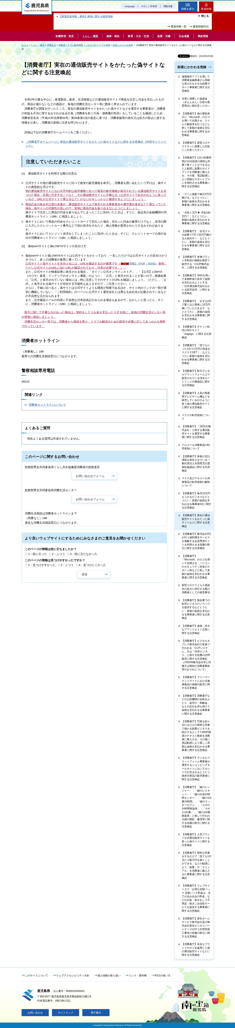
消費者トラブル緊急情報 (70, 45)
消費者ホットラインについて (47, 404)
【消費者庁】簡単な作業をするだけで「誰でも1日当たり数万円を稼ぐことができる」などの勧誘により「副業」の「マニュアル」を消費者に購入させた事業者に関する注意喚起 (196, 865)
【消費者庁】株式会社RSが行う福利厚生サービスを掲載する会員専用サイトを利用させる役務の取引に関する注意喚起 (196, 541)
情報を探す (188, 9)
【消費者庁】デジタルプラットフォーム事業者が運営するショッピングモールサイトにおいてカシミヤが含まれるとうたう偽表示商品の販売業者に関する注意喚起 (196, 768)
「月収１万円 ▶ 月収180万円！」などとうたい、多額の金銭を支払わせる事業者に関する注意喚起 (196, 218)
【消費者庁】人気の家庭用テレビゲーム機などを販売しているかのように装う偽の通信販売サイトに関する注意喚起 (196, 400)
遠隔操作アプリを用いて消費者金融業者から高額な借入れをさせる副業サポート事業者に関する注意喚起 (196, 83)
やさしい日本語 (149, 6)
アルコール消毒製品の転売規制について (196, 447)
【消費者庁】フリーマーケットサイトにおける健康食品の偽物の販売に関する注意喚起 (196, 682)
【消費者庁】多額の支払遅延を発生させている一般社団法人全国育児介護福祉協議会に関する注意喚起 (196, 463)
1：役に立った (37, 554)
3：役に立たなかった (84, 554)
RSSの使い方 (162, 975)
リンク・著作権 (138, 975)
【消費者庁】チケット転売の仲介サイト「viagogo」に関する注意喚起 (196, 332)
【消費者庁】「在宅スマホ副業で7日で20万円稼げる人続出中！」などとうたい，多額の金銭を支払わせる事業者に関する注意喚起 (197, 240)
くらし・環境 (37, 45)
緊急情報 (206, 9)
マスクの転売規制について (196, 417)
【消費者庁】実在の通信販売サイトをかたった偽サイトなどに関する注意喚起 (196, 520)
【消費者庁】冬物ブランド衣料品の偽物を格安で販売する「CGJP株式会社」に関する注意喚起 (196, 262)
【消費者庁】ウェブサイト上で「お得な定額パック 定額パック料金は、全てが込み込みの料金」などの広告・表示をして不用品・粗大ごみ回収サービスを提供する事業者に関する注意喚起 (196, 898)
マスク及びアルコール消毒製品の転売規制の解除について (196, 482)
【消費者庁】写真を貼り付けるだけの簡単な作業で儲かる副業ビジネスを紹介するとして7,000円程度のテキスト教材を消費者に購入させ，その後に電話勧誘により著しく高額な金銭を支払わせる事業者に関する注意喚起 (196, 735)
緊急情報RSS (201, 26)
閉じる (205, 16)
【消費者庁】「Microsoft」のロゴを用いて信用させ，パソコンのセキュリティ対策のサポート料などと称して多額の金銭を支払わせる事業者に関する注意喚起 (196, 567)
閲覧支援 (168, 6)
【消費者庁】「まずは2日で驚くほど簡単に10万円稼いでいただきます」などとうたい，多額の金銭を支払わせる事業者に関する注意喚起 (196, 310)
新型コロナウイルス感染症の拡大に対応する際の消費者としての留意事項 (196, 589)
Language (130, 6)
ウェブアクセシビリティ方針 (72, 975)
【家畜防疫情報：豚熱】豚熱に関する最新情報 (86, 16)
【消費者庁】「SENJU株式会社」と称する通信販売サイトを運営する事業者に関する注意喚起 (196, 431)
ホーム (25, 45)
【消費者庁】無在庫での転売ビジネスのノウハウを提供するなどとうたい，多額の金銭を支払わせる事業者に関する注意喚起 (196, 609)
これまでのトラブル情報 (98, 45)
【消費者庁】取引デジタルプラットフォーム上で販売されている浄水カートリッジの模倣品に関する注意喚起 (196, 378)
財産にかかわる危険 (123, 45)
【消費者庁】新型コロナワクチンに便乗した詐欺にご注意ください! (196, 146)
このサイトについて (36, 975)
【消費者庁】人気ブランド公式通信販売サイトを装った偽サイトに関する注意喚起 (196, 839)
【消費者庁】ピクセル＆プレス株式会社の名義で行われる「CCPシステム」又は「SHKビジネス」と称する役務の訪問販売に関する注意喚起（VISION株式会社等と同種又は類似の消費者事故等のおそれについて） (196, 655)
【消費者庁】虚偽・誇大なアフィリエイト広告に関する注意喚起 (196, 629)
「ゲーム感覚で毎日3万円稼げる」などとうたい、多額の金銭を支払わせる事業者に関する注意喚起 (196, 199)
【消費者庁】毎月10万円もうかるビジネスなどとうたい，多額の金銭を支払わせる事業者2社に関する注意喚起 (196, 500)
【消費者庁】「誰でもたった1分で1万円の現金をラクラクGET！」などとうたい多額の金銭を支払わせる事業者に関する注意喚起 (196, 354)
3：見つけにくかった (92, 565)
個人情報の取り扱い (109, 975)
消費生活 (51, 45)
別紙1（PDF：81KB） (143, 263)
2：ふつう (58, 554)
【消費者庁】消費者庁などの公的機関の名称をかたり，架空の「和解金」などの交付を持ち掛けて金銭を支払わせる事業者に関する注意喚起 (196, 704)
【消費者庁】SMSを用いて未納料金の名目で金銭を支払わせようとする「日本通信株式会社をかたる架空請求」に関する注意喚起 (196, 284)
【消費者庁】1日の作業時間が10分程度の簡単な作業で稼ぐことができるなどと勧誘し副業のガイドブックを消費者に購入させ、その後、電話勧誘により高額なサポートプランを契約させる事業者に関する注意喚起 (196, 172)
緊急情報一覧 (178, 26)
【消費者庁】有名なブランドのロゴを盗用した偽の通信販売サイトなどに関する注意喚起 (196, 949)
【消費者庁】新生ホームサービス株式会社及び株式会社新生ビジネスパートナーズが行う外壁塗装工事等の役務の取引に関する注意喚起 (196, 927)
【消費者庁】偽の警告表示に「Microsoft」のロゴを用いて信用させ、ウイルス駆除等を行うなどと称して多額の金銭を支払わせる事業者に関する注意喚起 (196, 124)
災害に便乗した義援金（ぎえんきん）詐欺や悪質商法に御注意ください (196, 102)
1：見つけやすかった (42, 565)
